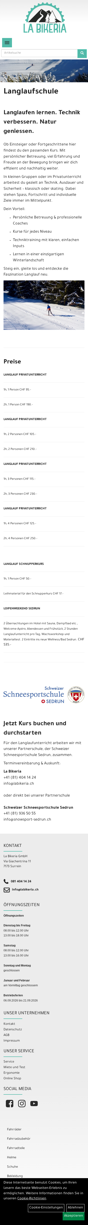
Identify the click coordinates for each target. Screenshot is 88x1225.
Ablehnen (75, 1208)
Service (9, 1062)
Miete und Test (14, 1067)
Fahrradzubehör (19, 1139)
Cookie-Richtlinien (31, 1199)
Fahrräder (14, 1130)
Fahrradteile (16, 1148)
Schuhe (12, 1167)
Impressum (12, 1041)
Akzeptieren (73, 1216)
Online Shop (12, 1078)
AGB (6, 1035)
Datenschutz (13, 1030)
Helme (11, 1157)
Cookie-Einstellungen (46, 1208)
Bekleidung (15, 1176)
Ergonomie (11, 1073)
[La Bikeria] (45, 17)
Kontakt (9, 1024)
